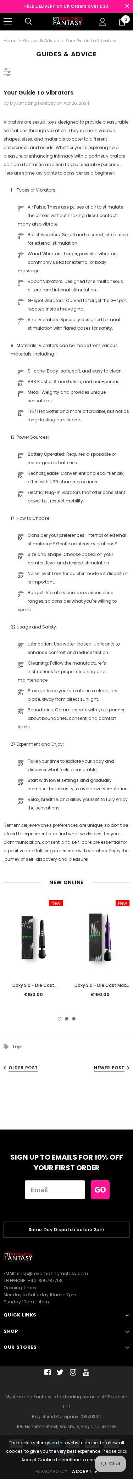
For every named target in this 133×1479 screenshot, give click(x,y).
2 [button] (66, 1018)
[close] (127, 6)
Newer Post (109, 1068)
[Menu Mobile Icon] (8, 21)
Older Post (23, 1068)
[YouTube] (84, 1372)
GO (100, 1189)
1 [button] (59, 1018)
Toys (17, 1046)
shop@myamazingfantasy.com (52, 1273)
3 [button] (74, 1018)
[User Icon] (102, 21)
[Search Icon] (28, 21)
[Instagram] (71, 1372)
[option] (33, 951)
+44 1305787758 (45, 1281)
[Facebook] (46, 1372)
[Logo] (67, 21)
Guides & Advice (41, 41)
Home (10, 41)
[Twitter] (59, 1372)
